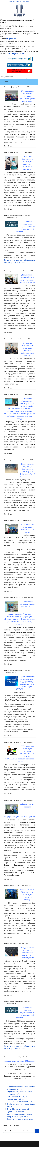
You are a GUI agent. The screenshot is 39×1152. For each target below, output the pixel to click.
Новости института (10, 943)
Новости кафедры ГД (10, 87)
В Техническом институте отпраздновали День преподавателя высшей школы (19, 1099)
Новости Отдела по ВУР (11, 520)
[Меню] (6, 82)
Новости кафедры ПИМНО (12, 742)
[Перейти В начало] (5, 1131)
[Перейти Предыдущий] (10, 1131)
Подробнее (8, 146)
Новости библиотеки (10, 339)
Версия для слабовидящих (19, 1)
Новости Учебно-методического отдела (17, 215)
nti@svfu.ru (11, 39)
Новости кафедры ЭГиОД (12, 152)
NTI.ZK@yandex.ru (16, 54)
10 (27, 1131)
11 (32, 1131)
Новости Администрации (12, 271)
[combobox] (13, 77)
